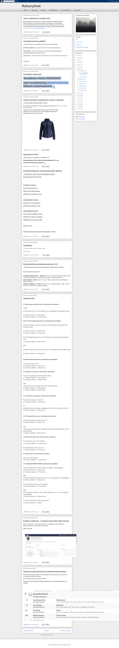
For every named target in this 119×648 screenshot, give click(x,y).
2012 (79, 108)
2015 (79, 102)
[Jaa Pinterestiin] (49, 32)
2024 (79, 60)
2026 (79, 55)
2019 (79, 93)
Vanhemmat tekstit (65, 630)
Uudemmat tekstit (28, 630)
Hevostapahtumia (66, 10)
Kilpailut (43, 10)
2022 (79, 64)
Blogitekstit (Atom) (48, 634)
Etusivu (26, 10)
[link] (61, 106)
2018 (79, 95)
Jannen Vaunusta (57, 82)
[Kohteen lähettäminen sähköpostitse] (43, 32)
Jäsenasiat (34, 10)
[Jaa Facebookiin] (47, 32)
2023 (79, 62)
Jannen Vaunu (79, 42)
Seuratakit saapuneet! (32, 74)
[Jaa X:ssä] (46, 32)
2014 (79, 104)
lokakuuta (81, 79)
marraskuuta (82, 77)
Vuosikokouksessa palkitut (34, 41)
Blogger (68, 644)
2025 (79, 57)
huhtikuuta (82, 88)
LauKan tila (79, 44)
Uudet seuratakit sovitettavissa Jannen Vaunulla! (43, 100)
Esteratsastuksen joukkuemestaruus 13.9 (40, 264)
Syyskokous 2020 (30, 154)
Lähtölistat (27, 246)
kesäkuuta (82, 85)
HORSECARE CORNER (82, 47)
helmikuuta (82, 90)
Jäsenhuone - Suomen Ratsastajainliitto (34, 28)
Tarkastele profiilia (80, 119)
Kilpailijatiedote (53, 10)
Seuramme (77, 10)
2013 (79, 106)
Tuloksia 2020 (28, 298)
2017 (79, 97)
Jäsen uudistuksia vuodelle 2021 (36, 18)
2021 (79, 66)
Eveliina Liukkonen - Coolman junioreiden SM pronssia (46, 521)
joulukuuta (82, 70)
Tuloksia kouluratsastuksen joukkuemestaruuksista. (44, 572)
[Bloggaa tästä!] (44, 32)
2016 (79, 99)
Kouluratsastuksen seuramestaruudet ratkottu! (42, 171)
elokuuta (81, 83)
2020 (79, 69)
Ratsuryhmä (31, 6)
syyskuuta (81, 81)
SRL (77, 39)
